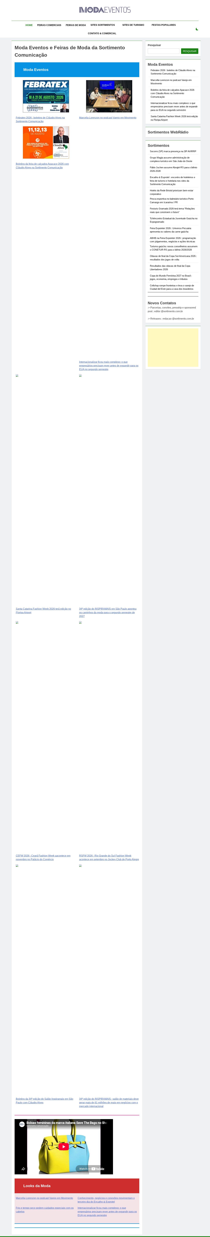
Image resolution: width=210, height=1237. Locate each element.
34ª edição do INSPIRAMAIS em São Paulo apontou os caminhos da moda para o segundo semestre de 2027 (108, 613)
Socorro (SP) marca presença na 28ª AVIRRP (173, 151)
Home (29, 25)
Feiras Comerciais (49, 25)
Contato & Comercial (102, 33)
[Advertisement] (173, 347)
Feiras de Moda (76, 25)
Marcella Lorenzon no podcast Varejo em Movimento (107, 117)
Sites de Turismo (133, 25)
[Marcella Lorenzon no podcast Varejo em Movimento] (109, 96)
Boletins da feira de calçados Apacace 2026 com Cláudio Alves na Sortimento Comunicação (172, 93)
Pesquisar (154, 45)
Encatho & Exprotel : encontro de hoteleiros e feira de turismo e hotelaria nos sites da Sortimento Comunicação (172, 181)
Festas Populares (164, 25)
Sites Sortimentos (103, 25)
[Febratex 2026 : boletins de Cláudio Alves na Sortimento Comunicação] (46, 96)
